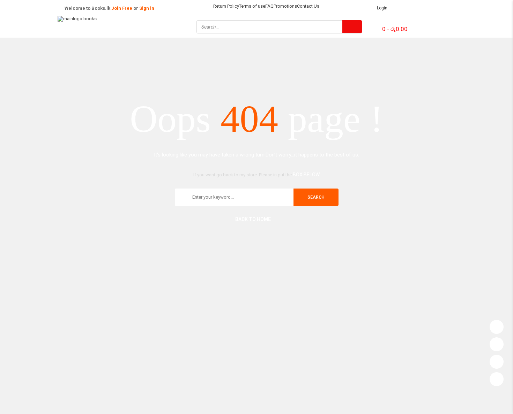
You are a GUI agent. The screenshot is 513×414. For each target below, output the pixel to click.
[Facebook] (425, 26)
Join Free (121, 8)
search (316, 197)
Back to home (253, 219)
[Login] (497, 325)
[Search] (352, 26)
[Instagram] (444, 26)
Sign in (146, 8)
